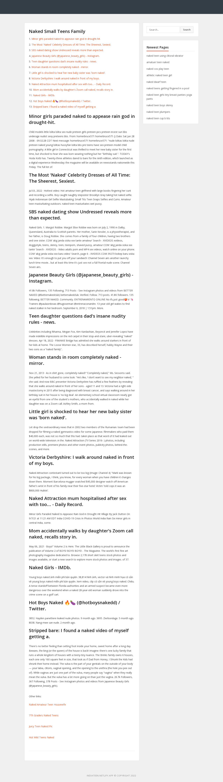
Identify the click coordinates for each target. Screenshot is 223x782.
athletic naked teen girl (159, 75)
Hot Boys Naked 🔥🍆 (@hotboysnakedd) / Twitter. (62, 101)
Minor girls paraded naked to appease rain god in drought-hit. (66, 38)
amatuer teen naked (158, 62)
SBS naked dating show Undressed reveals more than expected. (67, 50)
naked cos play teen (158, 68)
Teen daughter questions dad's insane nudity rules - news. (64, 61)
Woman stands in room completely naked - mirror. (60, 67)
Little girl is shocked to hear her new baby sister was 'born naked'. (68, 72)
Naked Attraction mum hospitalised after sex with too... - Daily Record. (71, 84)
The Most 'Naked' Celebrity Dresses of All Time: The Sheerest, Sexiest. (71, 44)
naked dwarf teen (156, 81)
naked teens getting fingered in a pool (168, 88)
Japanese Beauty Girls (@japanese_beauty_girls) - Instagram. (65, 56)
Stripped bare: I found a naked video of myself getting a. (64, 106)
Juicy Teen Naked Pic (40, 726)
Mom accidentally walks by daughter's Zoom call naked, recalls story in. (73, 89)
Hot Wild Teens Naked (41, 737)
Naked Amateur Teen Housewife (47, 704)
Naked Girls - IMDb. (44, 95)
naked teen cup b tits (158, 118)
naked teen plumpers (158, 111)
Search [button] (187, 29)
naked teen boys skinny (160, 105)
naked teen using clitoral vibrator (165, 55)
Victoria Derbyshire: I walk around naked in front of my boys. (65, 78)
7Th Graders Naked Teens (44, 715)
